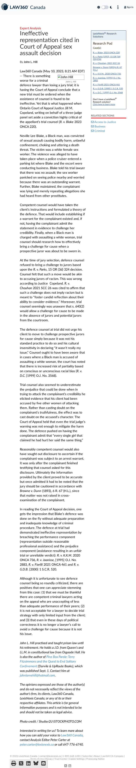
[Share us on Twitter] (21, 763)
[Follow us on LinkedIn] (69, 766)
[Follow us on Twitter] (65, 766)
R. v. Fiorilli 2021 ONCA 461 (106, 85)
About (97, 756)
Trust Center (60, 759)
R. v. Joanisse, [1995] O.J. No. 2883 (107, 79)
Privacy (49, 759)
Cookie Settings (77, 759)
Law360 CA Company (112, 756)
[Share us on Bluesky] (36, 763)
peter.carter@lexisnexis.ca (37, 744)
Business (100, 126)
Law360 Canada (72, 735)
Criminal (100, 131)
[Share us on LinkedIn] (28, 763)
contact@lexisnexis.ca (50, 756)
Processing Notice (95, 759)
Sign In (130, 7)
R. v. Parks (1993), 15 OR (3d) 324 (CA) (106, 58)
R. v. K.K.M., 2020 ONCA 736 (107, 74)
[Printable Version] (14, 763)
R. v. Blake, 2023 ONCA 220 (106, 53)
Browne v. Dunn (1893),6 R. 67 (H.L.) (107, 68)
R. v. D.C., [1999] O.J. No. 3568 (108, 93)
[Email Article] (43, 763)
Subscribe (87, 756)
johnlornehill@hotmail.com (37, 675)
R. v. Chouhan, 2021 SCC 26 (106, 63)
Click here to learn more (104, 104)
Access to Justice (105, 122)
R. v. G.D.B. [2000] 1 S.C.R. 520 (108, 88)
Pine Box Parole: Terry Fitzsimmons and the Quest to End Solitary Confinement (48, 661)
